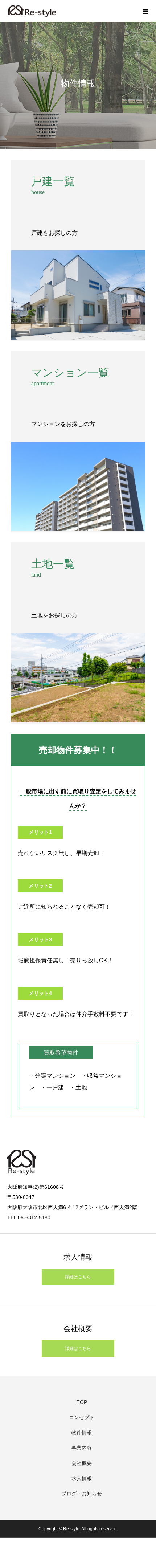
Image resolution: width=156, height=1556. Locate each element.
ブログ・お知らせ (81, 1493)
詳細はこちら (78, 1276)
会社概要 (81, 1463)
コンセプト (81, 1417)
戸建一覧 (53, 181)
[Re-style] (31, 11)
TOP (82, 1402)
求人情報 (81, 1478)
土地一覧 (53, 564)
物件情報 (81, 1433)
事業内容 (81, 1448)
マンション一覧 (70, 372)
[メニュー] (145, 11)
